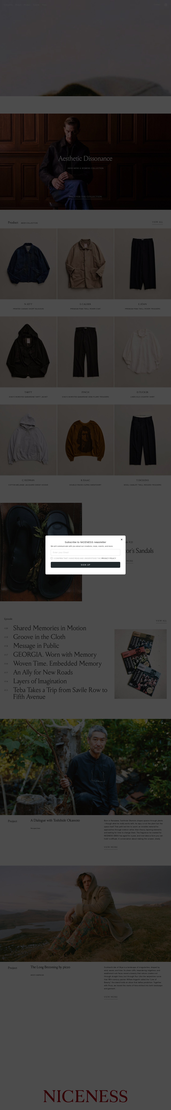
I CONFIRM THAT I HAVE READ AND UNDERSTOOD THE (85, 558)
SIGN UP (85, 565)
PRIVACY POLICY (108, 558)
